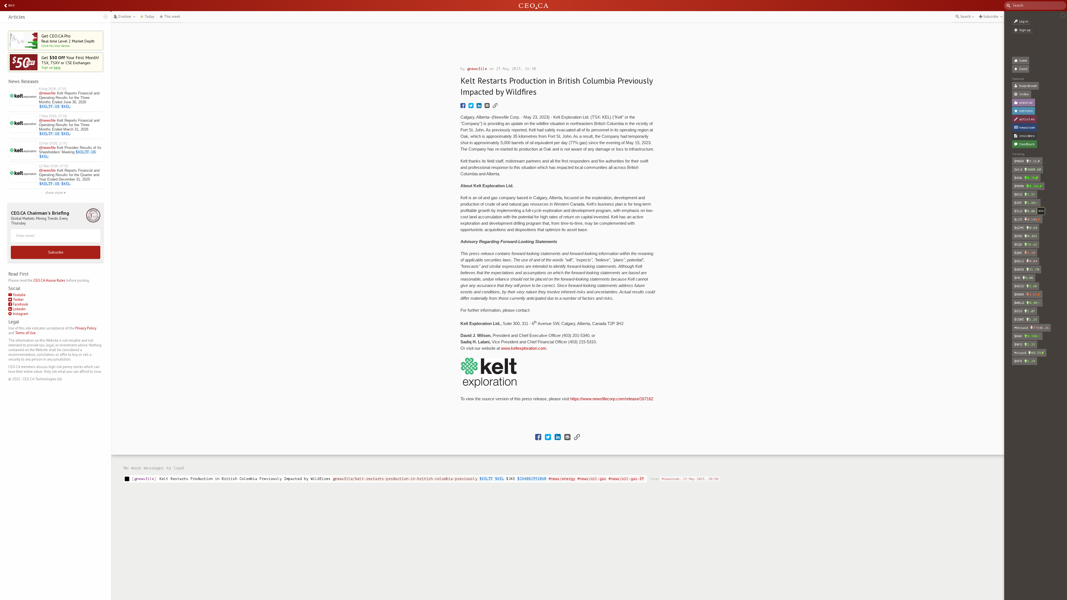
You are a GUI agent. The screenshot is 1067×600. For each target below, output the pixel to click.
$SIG (1024, 311)
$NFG (1024, 344)
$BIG (1024, 194)
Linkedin (19, 309)
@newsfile (477, 69)
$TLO (1024, 211)
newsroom (1027, 127)
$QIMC (1025, 228)
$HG (1023, 278)
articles (1027, 119)
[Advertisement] (557, 45)
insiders (1027, 136)
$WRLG (1025, 303)
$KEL (499, 479)
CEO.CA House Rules (49, 280)
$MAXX (1025, 161)
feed (1023, 69)
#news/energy (562, 479)
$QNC (1024, 253)
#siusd (1027, 353)
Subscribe (55, 252)
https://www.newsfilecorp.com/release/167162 (611, 399)
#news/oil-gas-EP (626, 479)
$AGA (1024, 178)
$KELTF (486, 479)
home (1023, 60)
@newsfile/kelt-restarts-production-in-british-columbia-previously (405, 479)
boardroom (1028, 86)
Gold (1027, 169)
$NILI (1025, 261)
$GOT (1024, 203)
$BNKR (1025, 294)
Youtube (19, 294)
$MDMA (1026, 186)
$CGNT (1025, 319)
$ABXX (1026, 269)
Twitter (18, 299)
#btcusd (1031, 328)
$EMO (1025, 236)
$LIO (1025, 219)
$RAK (1025, 336)
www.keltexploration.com (523, 348)
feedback (1027, 144)
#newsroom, (690, 479)
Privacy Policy (85, 328)
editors (1026, 111)
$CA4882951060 (531, 479)
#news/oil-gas (591, 479)
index (1024, 94)
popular (1026, 102)
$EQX (1025, 244)
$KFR (1024, 361)
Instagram (20, 313)
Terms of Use (25, 333)
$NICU (1025, 286)
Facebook (20, 304)
